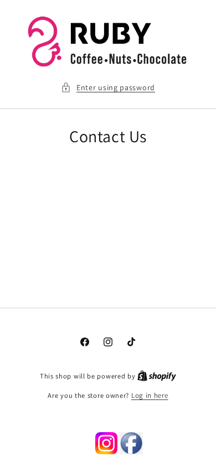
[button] (108, 88)
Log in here (149, 395)
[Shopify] (156, 376)
